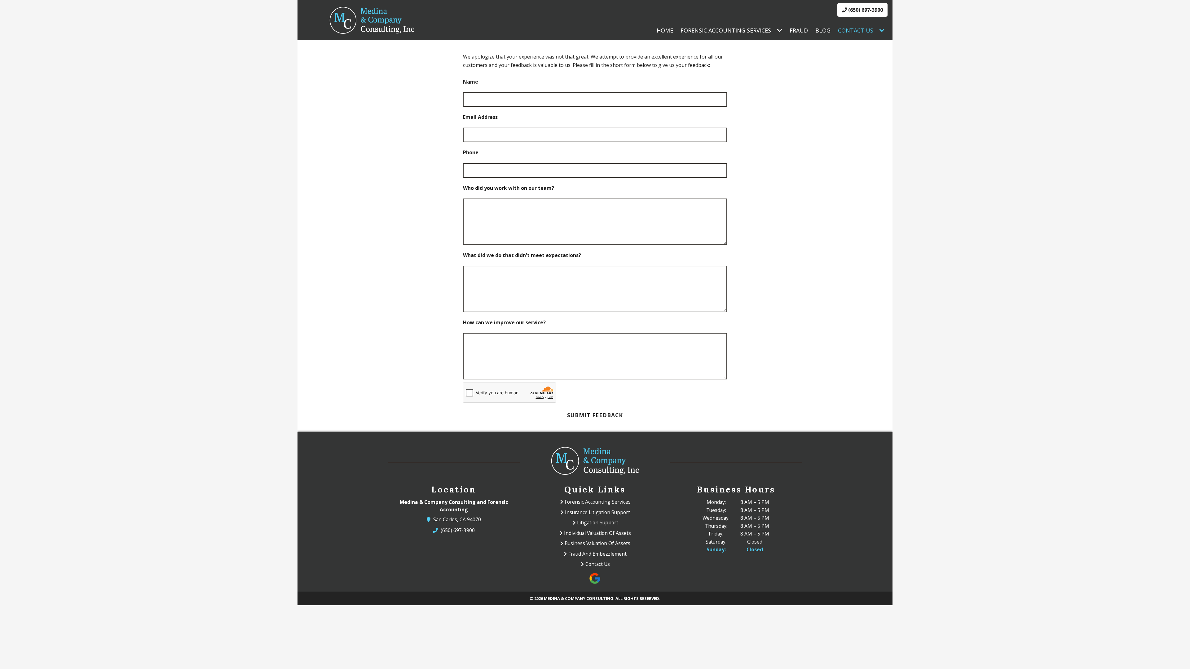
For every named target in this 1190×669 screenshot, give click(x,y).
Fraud (799, 30)
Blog (823, 30)
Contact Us (855, 30)
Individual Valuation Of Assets (597, 533)
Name (470, 81)
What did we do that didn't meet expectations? (522, 255)
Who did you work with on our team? (508, 188)
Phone (470, 152)
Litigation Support (597, 522)
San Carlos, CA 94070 (457, 519)
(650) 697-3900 (865, 10)
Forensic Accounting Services (726, 30)
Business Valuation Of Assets (597, 543)
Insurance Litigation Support (597, 512)
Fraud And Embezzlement (597, 553)
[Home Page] (372, 20)
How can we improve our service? (504, 322)
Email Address (480, 117)
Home (665, 30)
